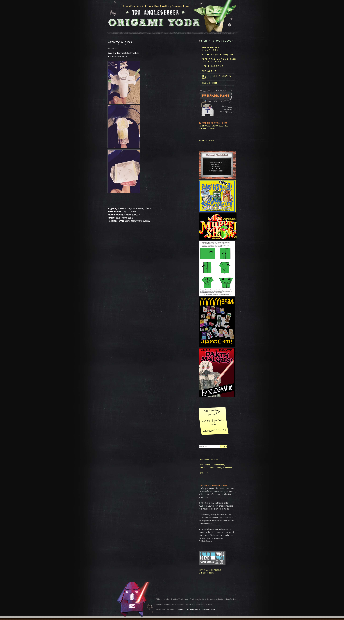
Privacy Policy (192, 609)
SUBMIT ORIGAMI (206, 140)
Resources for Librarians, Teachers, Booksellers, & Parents (216, 466)
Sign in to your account (218, 40)
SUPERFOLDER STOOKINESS (211, 126)
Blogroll (204, 472)
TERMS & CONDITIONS (208, 609)
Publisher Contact (209, 459)
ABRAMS (181, 609)
